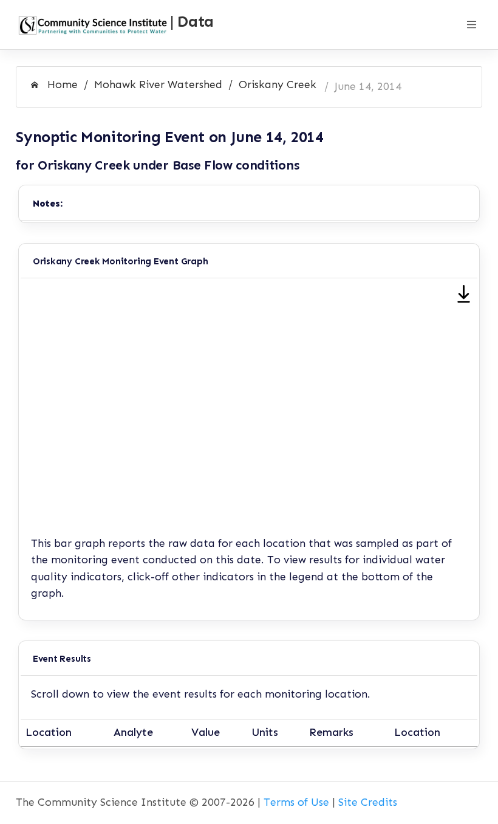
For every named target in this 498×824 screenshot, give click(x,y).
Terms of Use (296, 802)
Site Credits (367, 802)
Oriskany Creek (277, 84)
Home (61, 84)
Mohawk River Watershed (158, 84)
